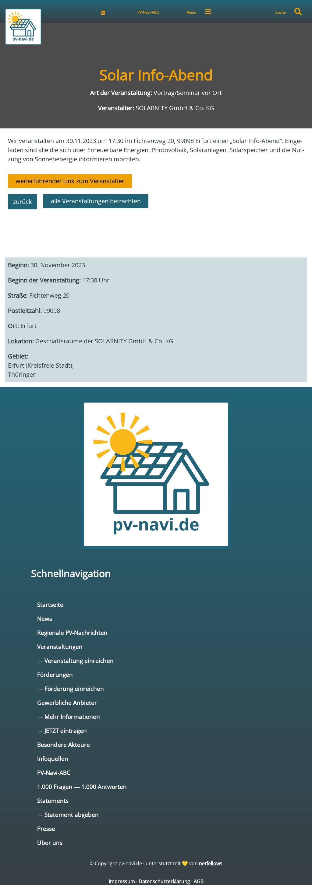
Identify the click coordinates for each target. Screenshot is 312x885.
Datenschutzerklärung (164, 881)
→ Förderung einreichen (70, 688)
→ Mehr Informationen (68, 716)
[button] (298, 11)
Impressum (122, 881)
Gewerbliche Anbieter (67, 702)
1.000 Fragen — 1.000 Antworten (82, 786)
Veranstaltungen (60, 646)
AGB (199, 881)
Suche (280, 12)
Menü (191, 12)
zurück (22, 202)
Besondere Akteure (63, 744)
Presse (46, 828)
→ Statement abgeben (68, 814)
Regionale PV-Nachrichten (72, 632)
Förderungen (55, 674)
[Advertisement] (156, 230)
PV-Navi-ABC (148, 12)
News (44, 618)
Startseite (50, 604)
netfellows (210, 863)
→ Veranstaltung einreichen (75, 660)
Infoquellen (52, 758)
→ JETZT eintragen (62, 730)
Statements (53, 800)
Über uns (49, 842)
